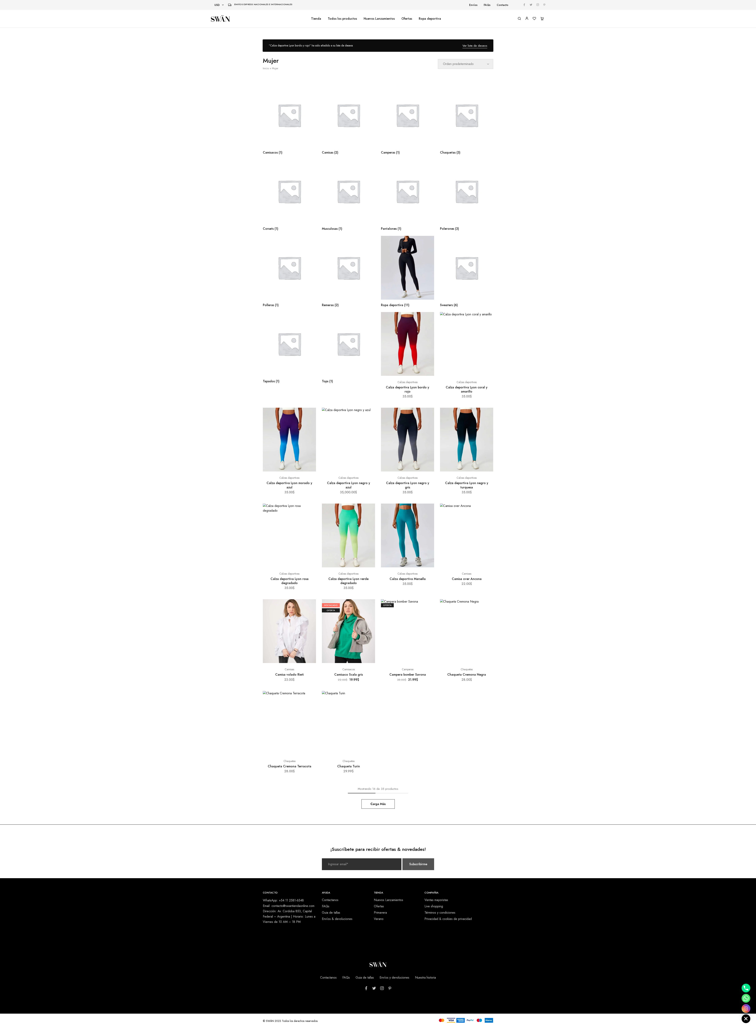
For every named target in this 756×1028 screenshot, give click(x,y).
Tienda (316, 19)
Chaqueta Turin (348, 766)
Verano (379, 919)
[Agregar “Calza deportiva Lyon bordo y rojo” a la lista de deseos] (427, 320)
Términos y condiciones (439, 912)
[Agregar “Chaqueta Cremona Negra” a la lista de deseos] (486, 607)
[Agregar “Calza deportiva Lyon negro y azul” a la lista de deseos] (368, 416)
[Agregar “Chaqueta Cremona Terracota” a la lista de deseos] (309, 699)
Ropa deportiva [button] (430, 19)
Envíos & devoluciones (337, 919)
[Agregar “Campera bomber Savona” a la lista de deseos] (427, 607)
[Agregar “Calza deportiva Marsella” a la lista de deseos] (427, 511)
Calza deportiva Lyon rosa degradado (290, 581)
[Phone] (746, 988)
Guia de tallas (331, 912)
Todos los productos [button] (342, 19)
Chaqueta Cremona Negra (466, 674)
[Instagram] (746, 1008)
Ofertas (406, 19)
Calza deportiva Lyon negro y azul (348, 485)
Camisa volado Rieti (289, 674)
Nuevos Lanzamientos (379, 19)
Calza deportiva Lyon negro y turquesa (466, 485)
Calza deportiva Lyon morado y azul (289, 485)
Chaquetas (467, 669)
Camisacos (348, 669)
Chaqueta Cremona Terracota (289, 766)
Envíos (473, 5)
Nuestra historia (425, 977)
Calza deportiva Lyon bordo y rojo (407, 389)
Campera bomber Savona (407, 674)
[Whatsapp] (746, 998)
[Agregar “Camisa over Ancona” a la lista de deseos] (486, 511)
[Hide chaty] (746, 1018)
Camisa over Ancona (467, 579)
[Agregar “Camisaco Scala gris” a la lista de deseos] (368, 607)
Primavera (380, 912)
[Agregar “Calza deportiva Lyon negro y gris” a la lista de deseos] (427, 416)
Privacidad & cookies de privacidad (448, 919)
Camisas (466, 574)
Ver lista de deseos (474, 46)
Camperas (407, 669)
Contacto (502, 5)
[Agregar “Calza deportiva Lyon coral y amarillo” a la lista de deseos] (486, 320)
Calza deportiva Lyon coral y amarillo (466, 389)
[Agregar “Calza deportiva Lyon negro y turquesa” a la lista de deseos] (486, 416)
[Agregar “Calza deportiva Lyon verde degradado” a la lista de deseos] (368, 511)
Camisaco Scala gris (348, 674)
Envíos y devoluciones (394, 977)
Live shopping (433, 906)
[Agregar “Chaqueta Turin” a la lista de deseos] (368, 699)
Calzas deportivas (407, 382)
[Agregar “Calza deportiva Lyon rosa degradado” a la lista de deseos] (309, 511)
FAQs (487, 5)
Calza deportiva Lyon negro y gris (407, 485)
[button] (466, 565)
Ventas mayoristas (436, 900)
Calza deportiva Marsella (408, 579)
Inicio (266, 68)
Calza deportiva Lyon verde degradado (348, 581)
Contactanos (330, 900)
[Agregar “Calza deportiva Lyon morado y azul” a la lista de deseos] (309, 416)
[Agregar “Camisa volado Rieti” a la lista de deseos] (309, 607)
